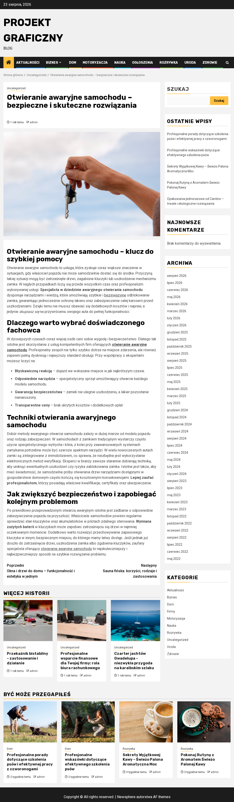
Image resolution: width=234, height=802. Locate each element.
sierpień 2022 (176, 537)
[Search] (227, 62)
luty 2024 (173, 467)
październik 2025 (179, 346)
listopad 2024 (176, 417)
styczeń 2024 (176, 474)
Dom (72, 63)
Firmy (171, 611)
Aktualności (27, 63)
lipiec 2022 (174, 544)
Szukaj (178, 89)
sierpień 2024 (176, 438)
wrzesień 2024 (177, 431)
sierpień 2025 (176, 360)
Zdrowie (209, 63)
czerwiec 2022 (177, 551)
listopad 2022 (176, 516)
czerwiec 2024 (177, 452)
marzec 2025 (176, 396)
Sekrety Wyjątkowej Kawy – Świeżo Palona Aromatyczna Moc (143, 760)
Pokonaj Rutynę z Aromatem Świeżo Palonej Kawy (198, 760)
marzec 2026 (176, 311)
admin (34, 122)
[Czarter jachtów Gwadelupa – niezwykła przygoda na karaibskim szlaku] (135, 620)
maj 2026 (174, 297)
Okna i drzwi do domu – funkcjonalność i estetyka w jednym (41, 571)
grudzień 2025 (177, 332)
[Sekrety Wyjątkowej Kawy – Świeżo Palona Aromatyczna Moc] (146, 721)
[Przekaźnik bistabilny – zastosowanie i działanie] (28, 620)
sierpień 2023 (176, 481)
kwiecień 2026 (177, 304)
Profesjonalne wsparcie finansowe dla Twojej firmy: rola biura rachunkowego (80, 660)
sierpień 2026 (176, 276)
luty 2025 (173, 403)
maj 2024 (174, 459)
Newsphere (126, 797)
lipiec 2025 (174, 368)
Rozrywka (169, 63)
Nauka (119, 63)
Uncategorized (16, 88)
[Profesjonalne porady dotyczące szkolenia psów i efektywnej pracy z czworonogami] (30, 721)
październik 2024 (179, 424)
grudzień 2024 (177, 410)
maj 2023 (174, 495)
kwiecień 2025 (177, 389)
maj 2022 (174, 559)
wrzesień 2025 (177, 353)
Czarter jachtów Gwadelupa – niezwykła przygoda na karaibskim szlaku (134, 660)
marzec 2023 (176, 509)
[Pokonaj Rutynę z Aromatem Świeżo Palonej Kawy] (204, 721)
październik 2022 (179, 523)
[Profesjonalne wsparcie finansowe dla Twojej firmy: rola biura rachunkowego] (81, 620)
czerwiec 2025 (177, 375)
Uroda (190, 63)
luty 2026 (173, 318)
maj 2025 (174, 382)
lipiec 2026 (174, 283)
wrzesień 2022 (177, 530)
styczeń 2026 (176, 325)
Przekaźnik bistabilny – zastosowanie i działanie (27, 658)
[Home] (8, 63)
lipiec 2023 (174, 488)
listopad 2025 (176, 339)
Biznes (52, 63)
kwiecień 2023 (177, 502)
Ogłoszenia (142, 63)
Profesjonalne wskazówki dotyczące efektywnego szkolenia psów (87, 762)
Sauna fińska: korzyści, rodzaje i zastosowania (130, 571)
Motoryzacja (95, 63)
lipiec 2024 (174, 445)
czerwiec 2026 (177, 290)
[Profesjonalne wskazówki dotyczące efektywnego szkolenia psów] (88, 721)
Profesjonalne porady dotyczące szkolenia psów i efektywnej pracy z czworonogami (30, 762)
